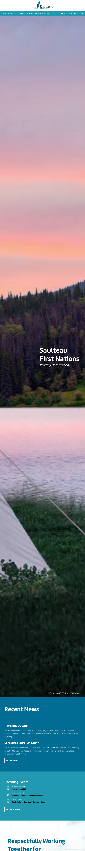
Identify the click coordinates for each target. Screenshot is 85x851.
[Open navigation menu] (5, 5)
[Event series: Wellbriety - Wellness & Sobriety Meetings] (23, 793)
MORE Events (13, 809)
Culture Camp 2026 (19, 789)
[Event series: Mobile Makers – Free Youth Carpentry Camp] (23, 799)
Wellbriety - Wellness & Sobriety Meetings (27, 795)
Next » (10, 722)
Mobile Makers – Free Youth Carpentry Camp (28, 802)
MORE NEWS (12, 760)
